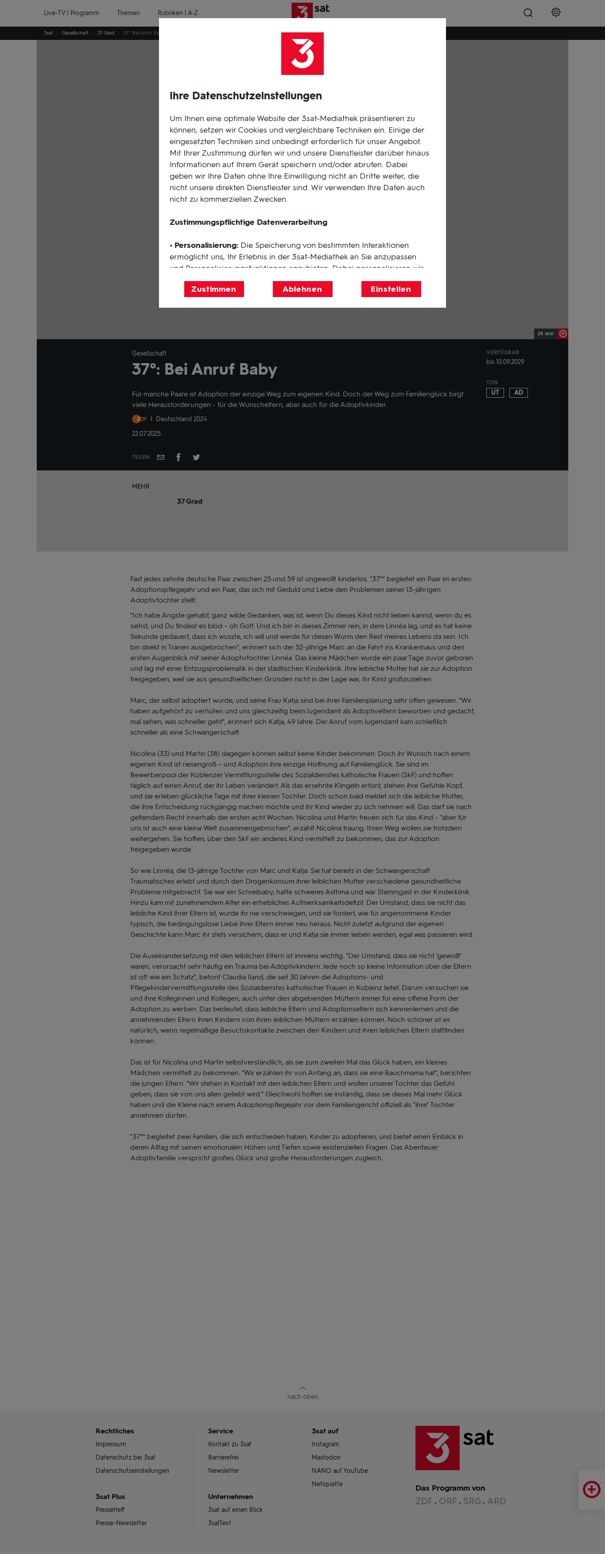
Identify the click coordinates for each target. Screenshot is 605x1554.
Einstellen (391, 289)
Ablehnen (302, 289)
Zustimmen (214, 289)
